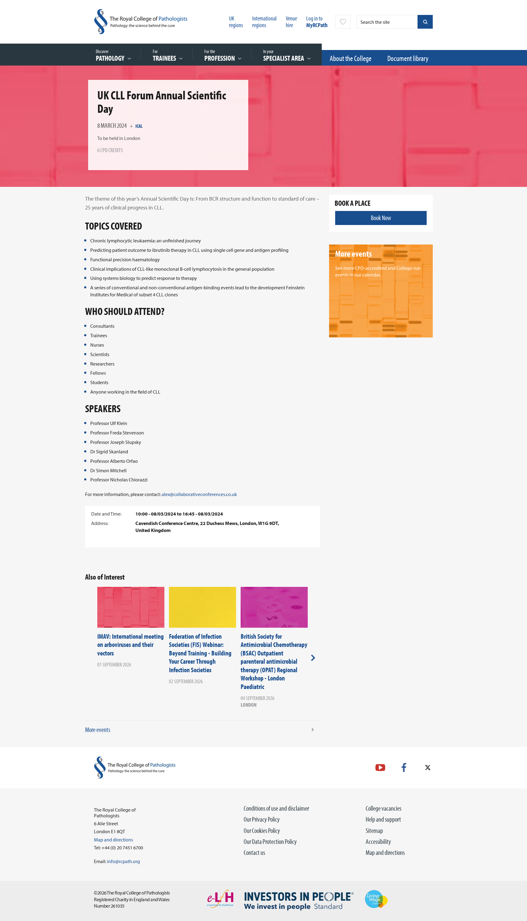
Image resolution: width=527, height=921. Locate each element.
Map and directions (385, 852)
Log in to (317, 21)
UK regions (236, 21)
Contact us (254, 852)
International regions (264, 21)
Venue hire (291, 21)
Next (313, 657)
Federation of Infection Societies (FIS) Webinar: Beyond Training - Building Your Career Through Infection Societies (200, 653)
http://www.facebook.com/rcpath (404, 767)
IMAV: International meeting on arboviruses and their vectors (130, 644)
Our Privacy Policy (262, 819)
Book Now (381, 217)
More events (97, 729)
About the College (350, 58)
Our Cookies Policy (262, 830)
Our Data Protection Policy (270, 841)
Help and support (383, 819)
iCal (138, 126)
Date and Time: (106, 514)
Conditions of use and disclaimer (276, 808)
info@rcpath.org (123, 861)
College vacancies (383, 808)
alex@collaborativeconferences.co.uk (199, 494)
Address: (99, 523)
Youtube (380, 767)
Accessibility (378, 841)
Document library (407, 58)
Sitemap (374, 830)
